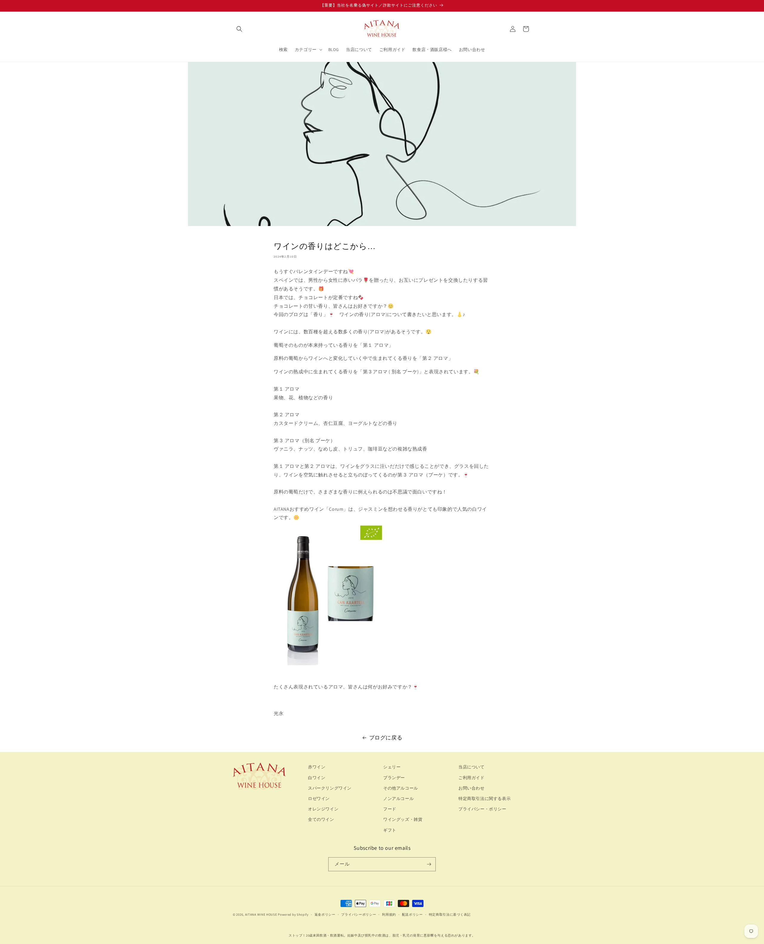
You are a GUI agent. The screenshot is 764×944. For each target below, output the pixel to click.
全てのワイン (321, 819)
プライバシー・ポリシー (482, 809)
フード (389, 809)
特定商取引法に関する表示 (484, 798)
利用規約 (389, 914)
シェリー (392, 767)
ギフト (389, 830)
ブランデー (394, 777)
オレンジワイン (323, 809)
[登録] (428, 864)
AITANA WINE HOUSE (261, 914)
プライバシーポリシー (358, 914)
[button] (239, 28)
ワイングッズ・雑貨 (402, 819)
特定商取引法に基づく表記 (450, 914)
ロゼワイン (319, 798)
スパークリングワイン (330, 788)
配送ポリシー (412, 914)
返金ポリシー (325, 914)
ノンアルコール (398, 798)
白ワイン (316, 777)
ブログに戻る (386, 737)
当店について (471, 767)
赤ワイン (316, 767)
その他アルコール (400, 788)
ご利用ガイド (471, 777)
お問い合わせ (471, 788)
